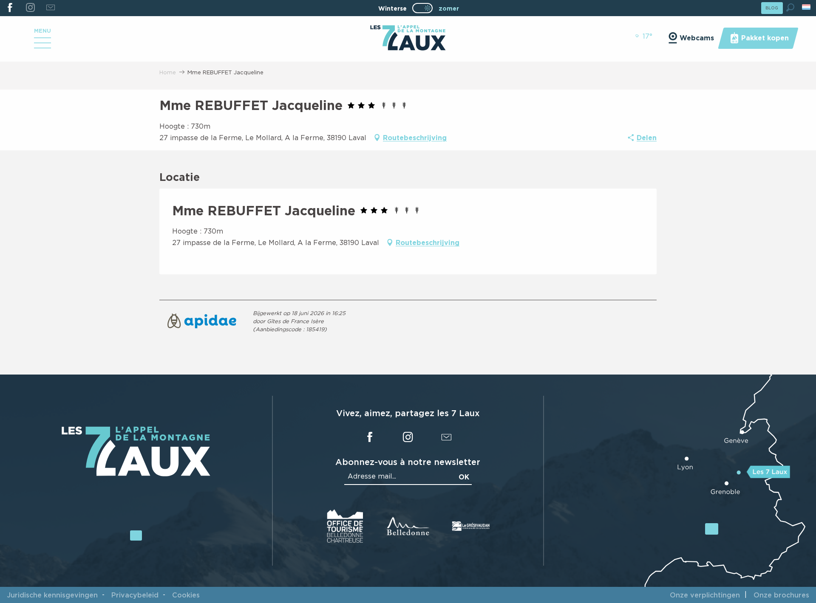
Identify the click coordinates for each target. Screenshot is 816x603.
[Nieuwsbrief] (50, 8)
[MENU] (42, 45)
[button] (790, 7)
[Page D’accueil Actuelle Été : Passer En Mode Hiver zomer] (422, 8)
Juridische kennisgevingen (52, 595)
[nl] (807, 7)
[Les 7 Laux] (136, 474)
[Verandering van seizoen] (425, 8)
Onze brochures (781, 595)
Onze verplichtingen (705, 595)
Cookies (186, 595)
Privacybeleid (135, 595)
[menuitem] (407, 38)
